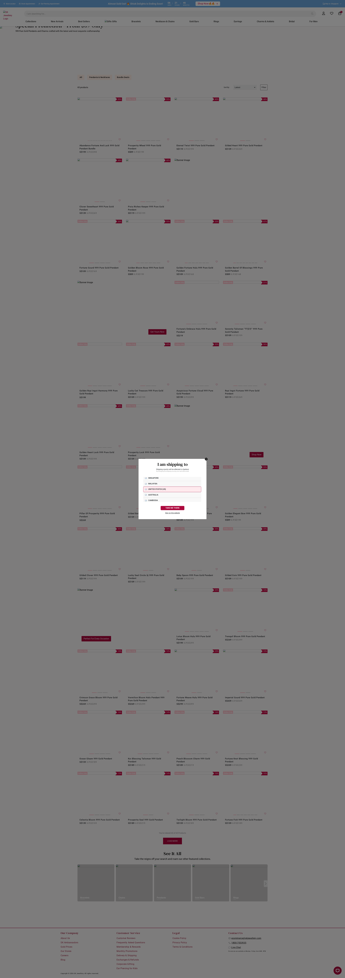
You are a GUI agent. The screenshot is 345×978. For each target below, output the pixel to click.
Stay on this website (172, 513)
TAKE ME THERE (172, 508)
